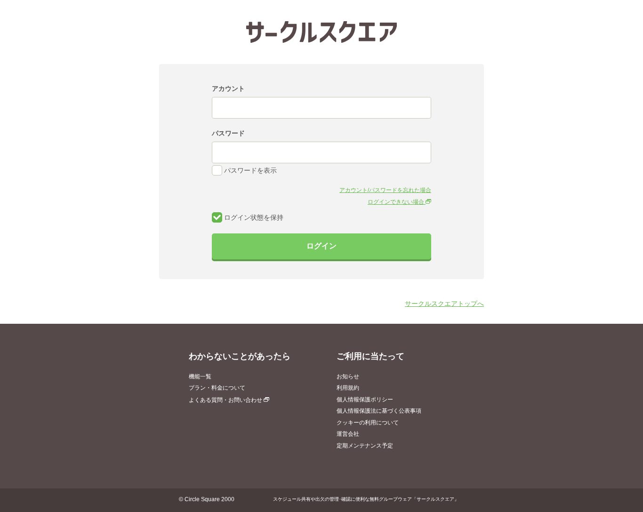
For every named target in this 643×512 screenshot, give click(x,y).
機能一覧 (200, 376)
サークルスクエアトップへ (444, 303)
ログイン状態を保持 (252, 217)
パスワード (228, 133)
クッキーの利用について (368, 422)
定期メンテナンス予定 (365, 445)
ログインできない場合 (397, 202)
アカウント (228, 88)
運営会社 (348, 434)
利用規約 (348, 387)
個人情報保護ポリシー (365, 399)
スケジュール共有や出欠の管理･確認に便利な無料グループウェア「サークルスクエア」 (366, 499)
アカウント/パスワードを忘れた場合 (385, 190)
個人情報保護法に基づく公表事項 (379, 411)
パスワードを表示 (249, 170)
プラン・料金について (217, 387)
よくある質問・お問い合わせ (226, 400)
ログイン (321, 246)
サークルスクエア (321, 32)
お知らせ (348, 376)
